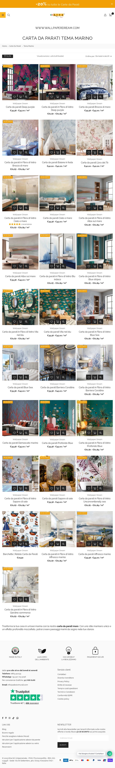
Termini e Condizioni (66, 692)
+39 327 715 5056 (19, 677)
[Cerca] (8, 15)
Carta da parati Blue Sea (20, 387)
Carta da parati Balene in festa (57, 162)
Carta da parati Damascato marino (20, 443)
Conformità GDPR (65, 695)
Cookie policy (63, 699)
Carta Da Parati (15, 46)
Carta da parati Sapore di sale (57, 498)
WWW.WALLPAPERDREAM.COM (57, 28)
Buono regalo (8, 733)
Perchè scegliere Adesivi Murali (15, 736)
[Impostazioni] (105, 15)
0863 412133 (16, 674)
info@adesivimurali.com (18, 685)
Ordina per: (90, 56)
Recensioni (7, 747)
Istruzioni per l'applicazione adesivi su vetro (20, 743)
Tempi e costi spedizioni (68, 688)
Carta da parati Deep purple (20, 107)
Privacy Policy (63, 681)
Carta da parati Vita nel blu (57, 331)
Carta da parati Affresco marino (94, 554)
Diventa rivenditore (66, 678)
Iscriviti (63, 745)
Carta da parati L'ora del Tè (94, 162)
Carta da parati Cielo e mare (57, 218)
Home (4, 46)
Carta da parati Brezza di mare (94, 107)
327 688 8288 (29, 680)
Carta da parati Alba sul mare (20, 276)
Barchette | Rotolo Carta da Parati (20, 554)
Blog (4, 729)
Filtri (8, 56)
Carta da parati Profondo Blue (57, 443)
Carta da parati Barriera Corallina (57, 387)
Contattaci (62, 674)
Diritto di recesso (65, 685)
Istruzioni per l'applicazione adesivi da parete (21, 740)
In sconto (8, 66)
